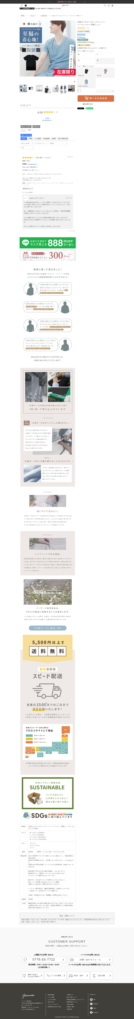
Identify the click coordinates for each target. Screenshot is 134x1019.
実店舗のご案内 (70, 1006)
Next (85, 2)
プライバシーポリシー (53, 1004)
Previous (49, 2)
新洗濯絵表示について (72, 1002)
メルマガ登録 (51, 997)
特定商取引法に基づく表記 (54, 1006)
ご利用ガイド (70, 994)
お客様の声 (69, 1009)
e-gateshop (44, 15)
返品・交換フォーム (71, 997)
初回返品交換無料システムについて (75, 999)
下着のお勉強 (70, 1004)
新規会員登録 (51, 994)
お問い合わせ (51, 1002)
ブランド (32, 15)
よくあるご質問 (51, 999)
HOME (22, 15)
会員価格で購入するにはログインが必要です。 (92, 48)
